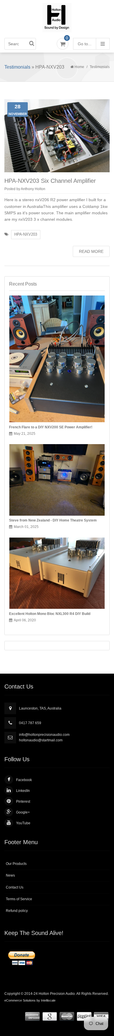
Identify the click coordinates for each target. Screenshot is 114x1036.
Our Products (16, 864)
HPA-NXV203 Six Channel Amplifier (50, 181)
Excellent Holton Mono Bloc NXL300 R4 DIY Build (49, 614)
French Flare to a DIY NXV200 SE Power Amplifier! (50, 427)
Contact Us (14, 887)
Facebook (24, 780)
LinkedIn (23, 791)
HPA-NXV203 (25, 234)
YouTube (23, 823)
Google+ (23, 812)
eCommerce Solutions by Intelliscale (30, 1000)
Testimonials (17, 67)
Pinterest (23, 801)
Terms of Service (19, 899)
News (10, 875)
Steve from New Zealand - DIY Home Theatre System (53, 520)
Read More (91, 251)
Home (79, 67)
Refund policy (17, 911)
